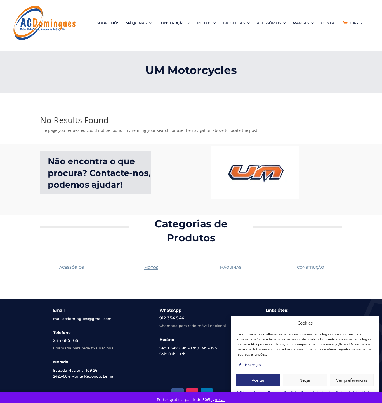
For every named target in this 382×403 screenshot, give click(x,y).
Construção (172, 23)
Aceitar (258, 380)
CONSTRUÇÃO (310, 267)
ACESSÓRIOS (71, 267)
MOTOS (151, 267)
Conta (327, 23)
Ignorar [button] (218, 399)
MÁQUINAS (230, 267)
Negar (305, 380)
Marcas (301, 23)
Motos (204, 23)
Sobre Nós (108, 23)
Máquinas (136, 23)
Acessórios (269, 23)
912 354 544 (171, 318)
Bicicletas (234, 23)
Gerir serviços (250, 364)
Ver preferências (351, 380)
